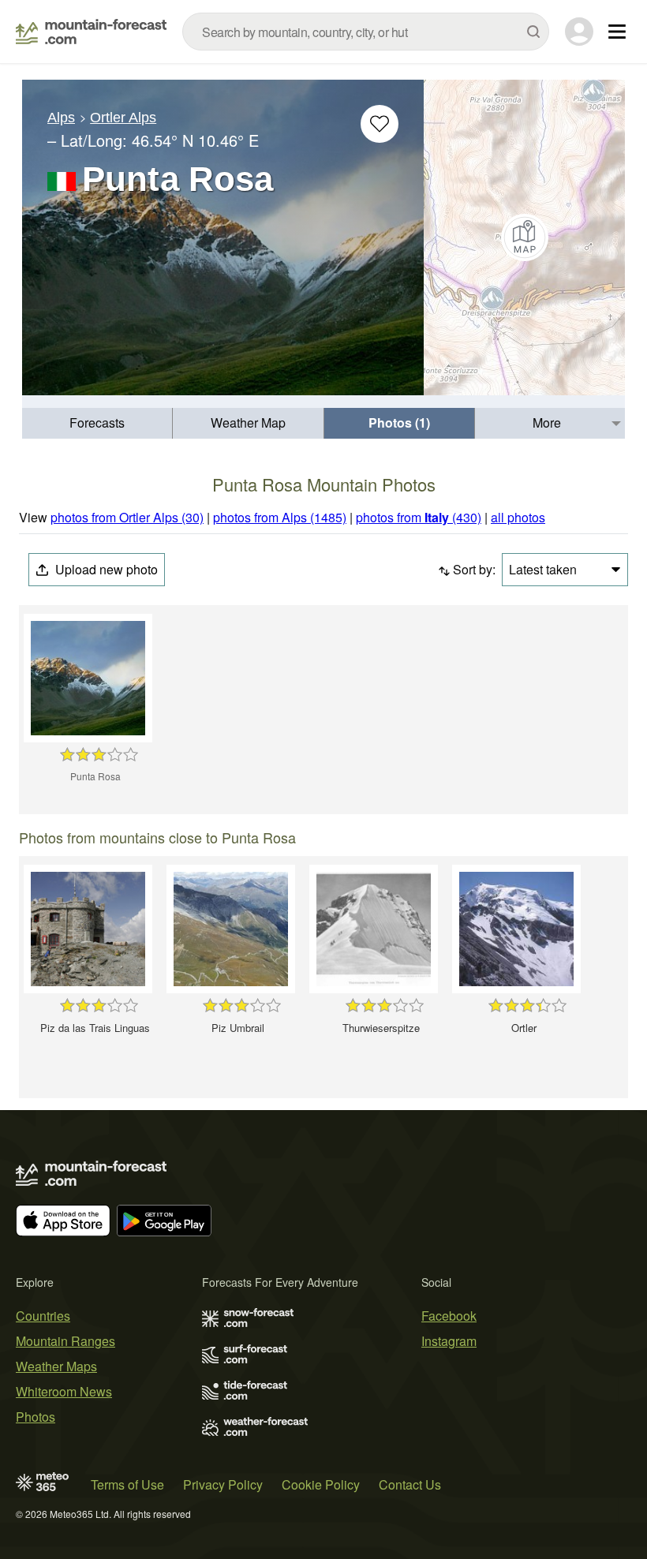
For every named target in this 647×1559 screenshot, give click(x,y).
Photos (35, 1417)
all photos (518, 517)
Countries (43, 1316)
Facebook (449, 1316)
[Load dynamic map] (524, 237)
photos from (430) (418, 517)
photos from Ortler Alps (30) (127, 517)
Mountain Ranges (65, 1341)
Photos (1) (399, 422)
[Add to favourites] (379, 124)
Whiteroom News (64, 1391)
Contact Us (410, 1484)
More (547, 422)
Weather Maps (56, 1366)
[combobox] (365, 31)
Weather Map (248, 422)
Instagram (449, 1341)
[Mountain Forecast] (91, 31)
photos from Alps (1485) (279, 517)
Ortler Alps (123, 117)
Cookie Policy (321, 1484)
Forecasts (97, 422)
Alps (61, 117)
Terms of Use (127, 1484)
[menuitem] (97, 423)
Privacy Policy (223, 1484)
